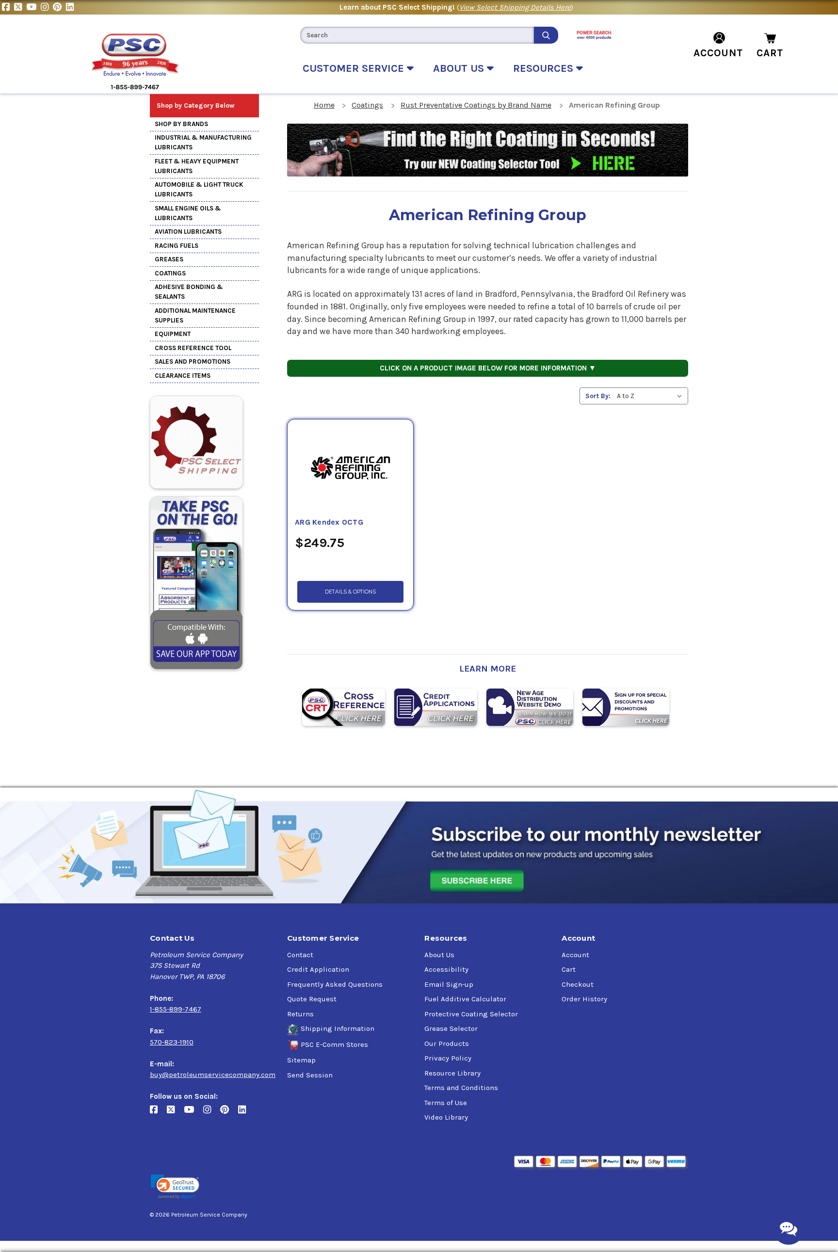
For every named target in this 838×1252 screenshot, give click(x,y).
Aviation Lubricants (188, 231)
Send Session (310, 1075)
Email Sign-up (448, 984)
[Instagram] (47, 7)
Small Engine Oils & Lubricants (188, 213)
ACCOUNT (718, 53)
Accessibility (446, 969)
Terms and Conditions (461, 1087)
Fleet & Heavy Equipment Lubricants (197, 166)
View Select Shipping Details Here (515, 7)
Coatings (170, 273)
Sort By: (598, 396)
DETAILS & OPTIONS (350, 592)
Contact (300, 954)
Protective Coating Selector (471, 1014)
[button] (175, 1187)
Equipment (173, 333)
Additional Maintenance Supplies (195, 315)
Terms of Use (445, 1102)
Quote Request (312, 999)
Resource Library (452, 1073)
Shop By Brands (181, 124)
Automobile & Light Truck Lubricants (199, 189)
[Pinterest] (59, 7)
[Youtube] (33, 7)
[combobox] (417, 35)
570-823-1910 (171, 1042)
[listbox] (651, 396)
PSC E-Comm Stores (334, 1044)
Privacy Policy (447, 1058)
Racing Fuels (176, 245)
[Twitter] (20, 7)
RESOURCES (544, 68)
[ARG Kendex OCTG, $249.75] (350, 467)
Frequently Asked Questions (335, 984)
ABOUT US (460, 68)
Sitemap (301, 1060)
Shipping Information (337, 1028)
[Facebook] (8, 7)
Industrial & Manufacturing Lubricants (203, 142)
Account (575, 954)
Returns (300, 1014)
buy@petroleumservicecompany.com (212, 1074)
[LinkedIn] (71, 7)
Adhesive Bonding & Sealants (189, 291)
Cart (569, 969)
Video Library (446, 1117)
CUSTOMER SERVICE (355, 68)
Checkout (578, 984)
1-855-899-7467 (175, 1009)
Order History (584, 999)
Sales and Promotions (192, 361)
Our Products (446, 1043)
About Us (439, 954)
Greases (169, 259)
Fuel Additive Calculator (465, 999)
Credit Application (318, 969)
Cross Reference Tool (193, 348)
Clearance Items (182, 375)
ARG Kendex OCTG (329, 522)
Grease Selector (451, 1028)
